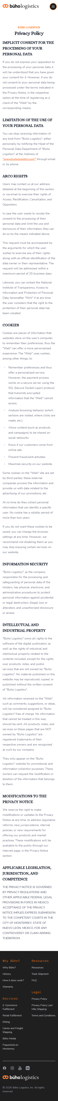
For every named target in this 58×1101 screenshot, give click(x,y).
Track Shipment (40, 974)
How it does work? (13, 980)
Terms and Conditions (43, 1015)
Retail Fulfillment (12, 1015)
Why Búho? (9, 967)
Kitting (6, 1022)
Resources (38, 967)
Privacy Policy (39, 999)
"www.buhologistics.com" (19, 159)
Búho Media (9, 1038)
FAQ (34, 980)
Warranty (8, 987)
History (7, 974)
